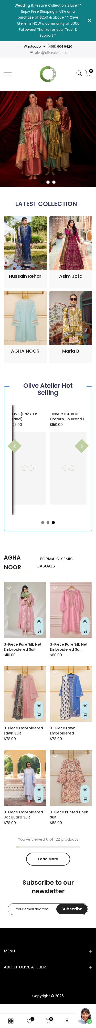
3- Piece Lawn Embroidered (63, 731)
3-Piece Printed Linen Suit (69, 815)
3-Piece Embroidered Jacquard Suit (23, 815)
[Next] (81, 446)
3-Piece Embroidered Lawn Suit (23, 731)
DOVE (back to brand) (23, 416)
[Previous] (14, 446)
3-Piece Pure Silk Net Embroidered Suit (22, 647)
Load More (48, 859)
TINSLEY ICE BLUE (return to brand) (67, 416)
